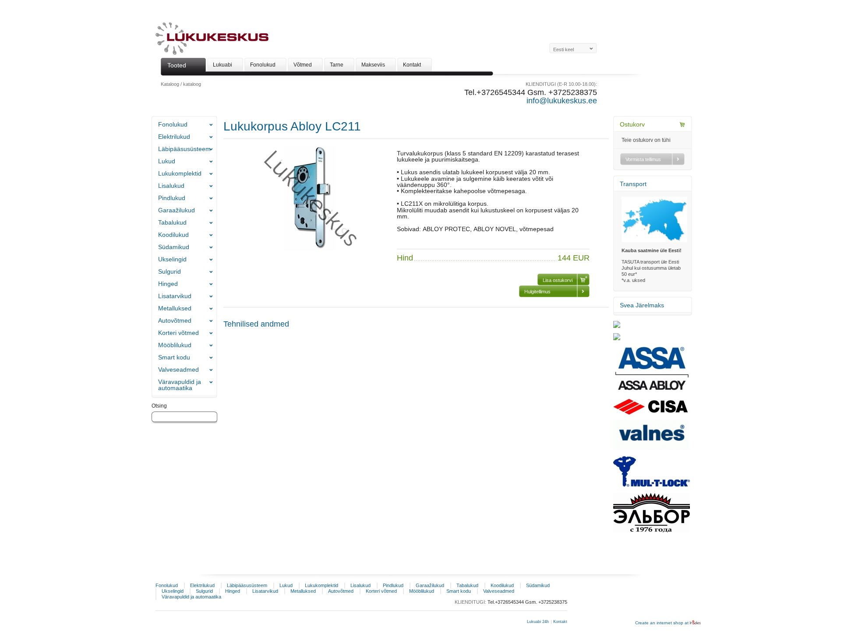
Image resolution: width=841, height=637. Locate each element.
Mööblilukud (174, 344)
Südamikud (173, 246)
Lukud (166, 161)
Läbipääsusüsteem (184, 148)
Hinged (168, 283)
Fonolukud (172, 124)
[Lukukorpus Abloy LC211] (310, 249)
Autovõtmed (174, 320)
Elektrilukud (174, 136)
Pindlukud (171, 197)
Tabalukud (172, 222)
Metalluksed (174, 308)
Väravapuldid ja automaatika (179, 384)
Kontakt (560, 621)
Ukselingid (172, 259)
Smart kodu (174, 357)
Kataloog (170, 84)
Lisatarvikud (174, 295)
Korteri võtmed (178, 332)
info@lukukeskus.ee (562, 100)
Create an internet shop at (662, 622)
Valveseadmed (178, 369)
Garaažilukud (176, 210)
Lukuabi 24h (538, 621)
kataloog (192, 84)
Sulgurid (169, 271)
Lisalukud (171, 185)
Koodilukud (173, 234)
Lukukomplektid (179, 173)
